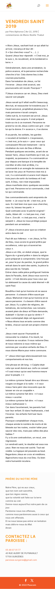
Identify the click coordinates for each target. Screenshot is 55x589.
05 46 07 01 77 (13, 549)
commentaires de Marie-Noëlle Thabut (25, 35)
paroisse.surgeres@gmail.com (21, 560)
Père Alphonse (16, 31)
